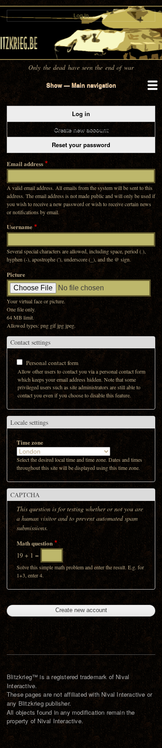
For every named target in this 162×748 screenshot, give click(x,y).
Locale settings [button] (29, 422)
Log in (81, 15)
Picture (16, 274)
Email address (25, 163)
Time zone (30, 442)
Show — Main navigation (81, 85)
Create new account (90, 131)
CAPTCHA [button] (25, 495)
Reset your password (81, 144)
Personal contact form (52, 363)
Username (19, 226)
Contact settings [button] (30, 342)
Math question (35, 543)
